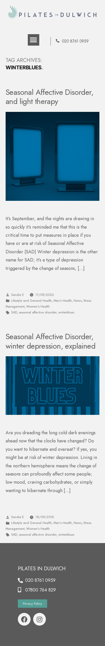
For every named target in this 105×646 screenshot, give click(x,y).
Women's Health (38, 306)
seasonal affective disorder (38, 312)
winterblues (66, 312)
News (78, 300)
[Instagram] (39, 619)
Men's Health (63, 300)
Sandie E (17, 294)
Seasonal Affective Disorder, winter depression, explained (50, 341)
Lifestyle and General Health (31, 300)
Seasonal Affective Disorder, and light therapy (49, 97)
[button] (33, 40)
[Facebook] (24, 619)
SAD (14, 312)
